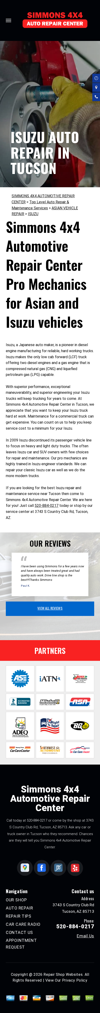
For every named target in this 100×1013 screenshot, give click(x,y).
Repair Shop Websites (63, 974)
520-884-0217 (46, 505)
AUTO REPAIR (19, 908)
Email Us (85, 936)
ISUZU (33, 214)
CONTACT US (19, 932)
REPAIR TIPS (18, 916)
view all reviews (49, 608)
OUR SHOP (16, 899)
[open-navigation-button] (8, 20)
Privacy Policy (74, 980)
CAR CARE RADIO (23, 924)
